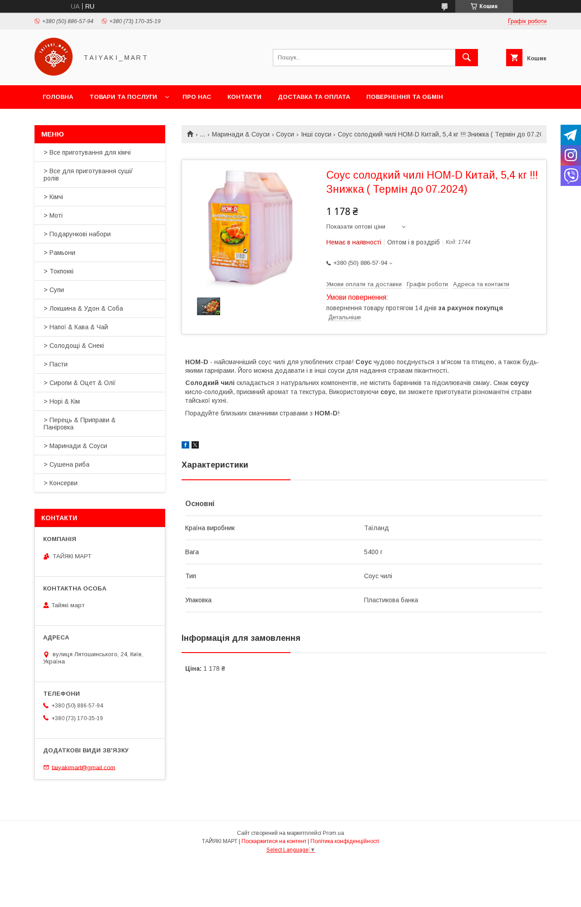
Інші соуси (316, 134)
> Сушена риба (66, 464)
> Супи (54, 289)
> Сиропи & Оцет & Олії (80, 382)
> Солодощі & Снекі (74, 345)
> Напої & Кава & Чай (76, 327)
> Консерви (61, 483)
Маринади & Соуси (241, 134)
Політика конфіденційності (344, 841)
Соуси (285, 134)
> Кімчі (53, 196)
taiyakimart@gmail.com (83, 767)
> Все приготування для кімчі (87, 152)
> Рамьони (59, 252)
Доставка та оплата (314, 96)
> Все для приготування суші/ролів (88, 174)
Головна (58, 96)
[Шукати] (466, 57)
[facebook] (185, 446)
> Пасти (56, 364)
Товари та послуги (123, 96)
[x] (195, 446)
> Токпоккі (59, 271)
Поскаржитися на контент (273, 841)
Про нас (196, 96)
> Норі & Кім (62, 401)
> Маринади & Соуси (75, 445)
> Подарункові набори (77, 234)
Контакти (244, 96)
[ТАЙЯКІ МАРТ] (53, 73)
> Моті (53, 215)
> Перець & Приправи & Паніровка (80, 423)
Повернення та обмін (404, 96)
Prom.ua (333, 833)
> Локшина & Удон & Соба (83, 308)
